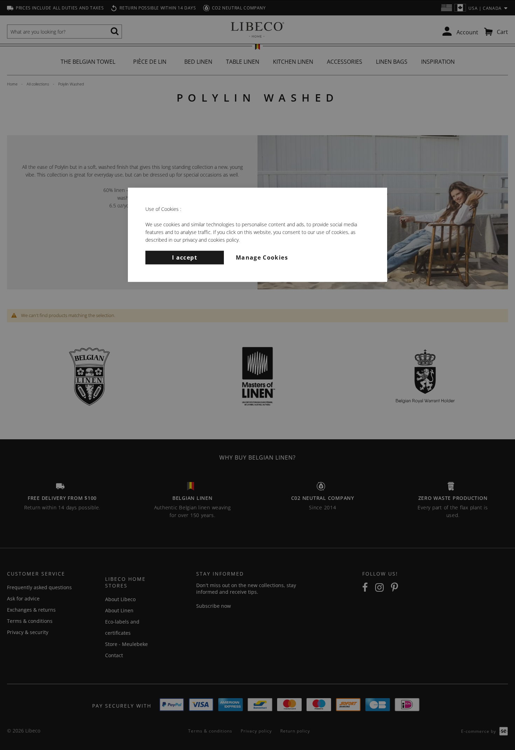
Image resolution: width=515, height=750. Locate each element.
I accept (184, 257)
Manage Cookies (262, 257)
